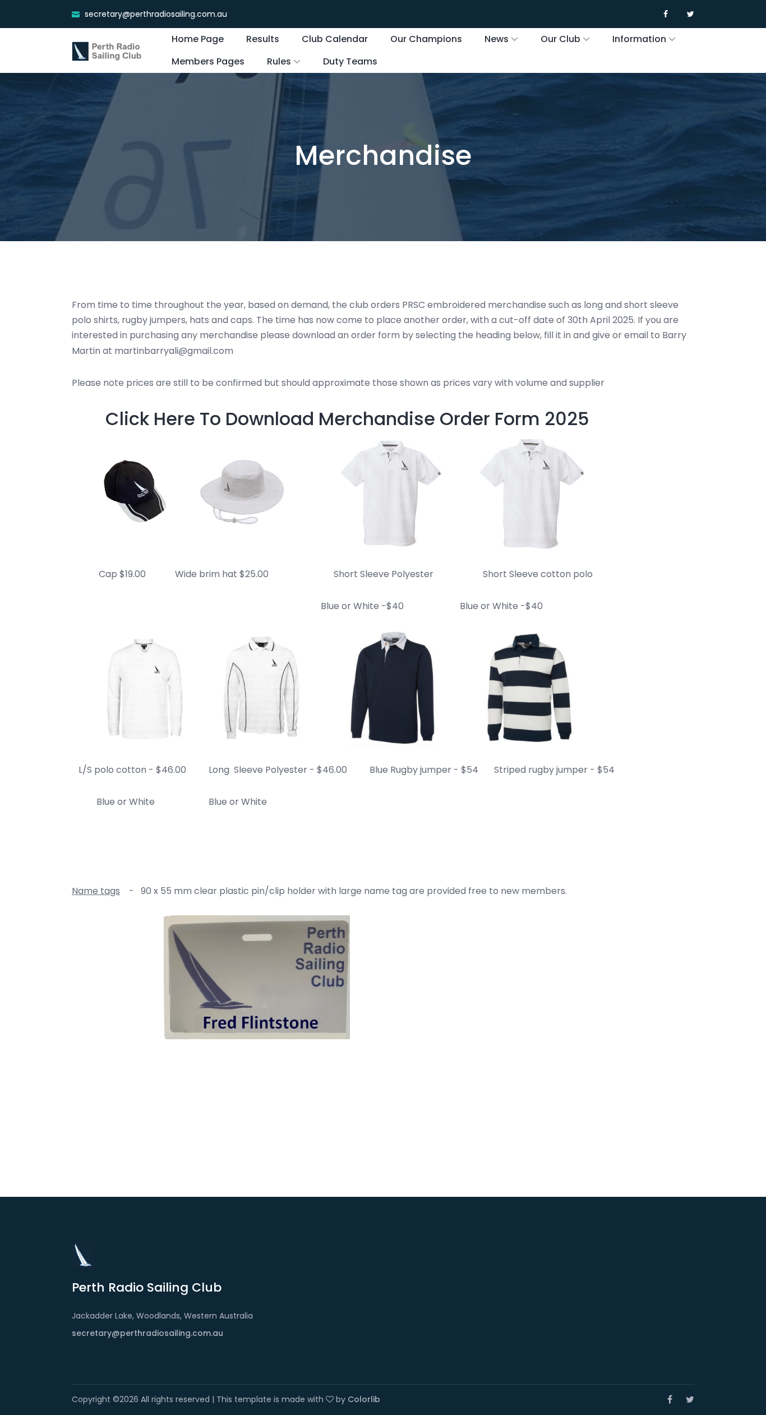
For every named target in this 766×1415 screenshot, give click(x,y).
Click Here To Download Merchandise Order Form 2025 (347, 418)
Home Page (198, 39)
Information (639, 39)
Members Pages (208, 61)
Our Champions (426, 39)
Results (262, 39)
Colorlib (364, 1399)
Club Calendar (335, 39)
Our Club (560, 39)
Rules (279, 61)
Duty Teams (350, 61)
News (496, 39)
